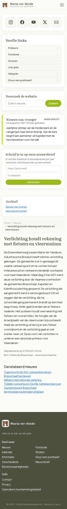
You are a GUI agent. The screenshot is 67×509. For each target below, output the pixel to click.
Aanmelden (33, 182)
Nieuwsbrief (42, 462)
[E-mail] (56, 22)
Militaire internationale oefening (22, 380)
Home (7, 222)
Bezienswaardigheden (15, 466)
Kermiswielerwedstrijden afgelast (24, 392)
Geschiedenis (10, 462)
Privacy (6, 484)
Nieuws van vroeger (16, 206)
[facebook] (22, 22)
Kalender (7, 452)
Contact (7, 479)
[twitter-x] (45, 22)
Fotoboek (41, 447)
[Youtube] (33, 22)
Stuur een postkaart (47, 457)
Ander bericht (52, 119)
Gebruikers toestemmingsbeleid (21, 489)
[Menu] (62, 4)
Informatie (8, 457)
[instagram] (11, 22)
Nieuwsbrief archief (16, 210)
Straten (40, 452)
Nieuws (17, 222)
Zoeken (53, 103)
